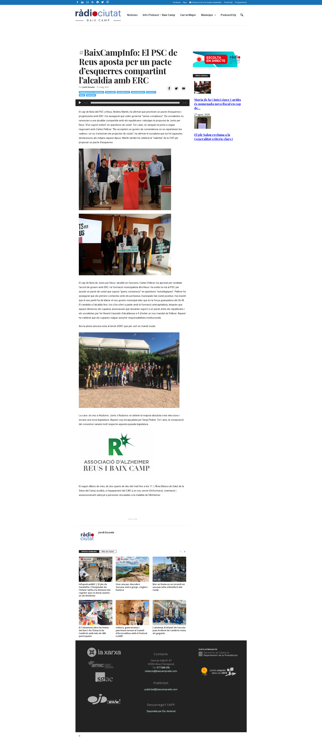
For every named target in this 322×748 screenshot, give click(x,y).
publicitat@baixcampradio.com (161, 689)
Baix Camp (110, 92)
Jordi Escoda (89, 87)
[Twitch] (107, 2)
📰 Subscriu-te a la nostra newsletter (205, 2)
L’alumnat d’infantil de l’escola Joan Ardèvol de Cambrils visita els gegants (169, 630)
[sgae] (104, 677)
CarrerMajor (188, 15)
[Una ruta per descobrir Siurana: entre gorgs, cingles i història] (132, 569)
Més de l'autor (108, 551)
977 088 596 (163, 667)
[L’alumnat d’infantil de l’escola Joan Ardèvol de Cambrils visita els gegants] (169, 612)
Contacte (177, 2)
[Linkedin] (82, 2)
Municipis (207, 15)
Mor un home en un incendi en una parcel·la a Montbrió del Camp (169, 587)
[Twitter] (103, 2)
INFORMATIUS (123, 92)
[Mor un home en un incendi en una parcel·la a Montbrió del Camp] (169, 569)
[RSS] (93, 2)
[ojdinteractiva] (104, 700)
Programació (241, 2)
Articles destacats (89, 551)
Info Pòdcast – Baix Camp (159, 15)
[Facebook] (77, 2)
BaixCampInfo (138, 92)
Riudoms (91, 95)
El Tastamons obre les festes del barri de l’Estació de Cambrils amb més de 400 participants (94, 632)
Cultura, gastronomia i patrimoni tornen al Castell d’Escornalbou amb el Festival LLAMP (131, 632)
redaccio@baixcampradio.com (161, 671)
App (185, 2)
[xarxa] (104, 652)
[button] (241, 15)
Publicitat (228, 2)
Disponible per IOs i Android (161, 711)
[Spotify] (98, 2)
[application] (132, 102)
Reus (82, 95)
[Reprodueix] (80, 102)
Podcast (151, 92)
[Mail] (88, 2)
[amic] (104, 664)
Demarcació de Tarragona (91, 92)
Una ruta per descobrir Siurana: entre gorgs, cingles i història (132, 587)
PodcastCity (228, 15)
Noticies (132, 15)
